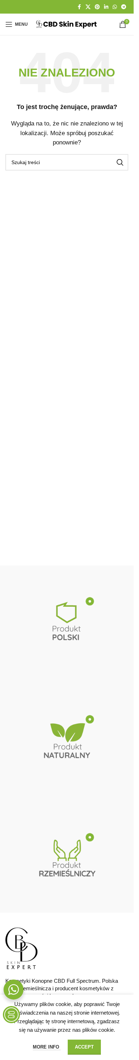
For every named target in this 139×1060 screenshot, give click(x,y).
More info (47, 1047)
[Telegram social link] (123, 7)
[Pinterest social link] (97, 7)
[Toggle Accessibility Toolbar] (11, 1014)
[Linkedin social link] (106, 7)
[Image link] (21, 948)
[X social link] (88, 7)
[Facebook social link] (79, 7)
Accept (84, 1047)
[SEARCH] (120, 162)
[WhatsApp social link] (114, 7)
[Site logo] (67, 24)
